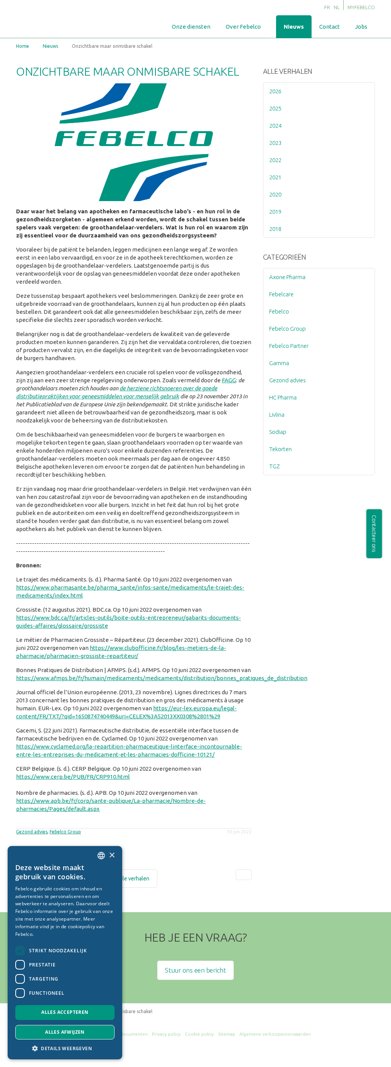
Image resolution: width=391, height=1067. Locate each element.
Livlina (276, 414)
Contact (329, 26)
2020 (275, 194)
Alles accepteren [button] (64, 1012)
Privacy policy (166, 1033)
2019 (275, 211)
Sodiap (277, 432)
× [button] (112, 855)
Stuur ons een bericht (195, 970)
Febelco (279, 311)
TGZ (274, 466)
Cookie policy (199, 1033)
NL (336, 7)
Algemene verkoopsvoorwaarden (275, 1033)
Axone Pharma (287, 277)
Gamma (279, 363)
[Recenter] (244, 874)
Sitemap (226, 1033)
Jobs (361, 26)
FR (327, 7)
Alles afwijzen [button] (65, 1032)
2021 (275, 177)
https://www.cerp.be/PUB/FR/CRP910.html (73, 776)
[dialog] (65, 952)
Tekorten (280, 449)
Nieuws (294, 26)
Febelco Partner (289, 346)
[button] (65, 1048)
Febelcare (281, 294)
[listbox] (101, 855)
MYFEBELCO (361, 7)
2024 (275, 125)
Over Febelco (243, 26)
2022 (275, 160)
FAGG (229, 380)
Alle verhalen (288, 71)
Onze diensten (191, 26)
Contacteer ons (374, 533)
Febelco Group (65, 831)
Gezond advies (31, 831)
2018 (275, 229)
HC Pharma (283, 397)
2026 (275, 91)
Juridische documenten (122, 1033)
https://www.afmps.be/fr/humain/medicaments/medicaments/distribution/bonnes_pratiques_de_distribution (161, 678)
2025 (275, 108)
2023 (275, 143)
